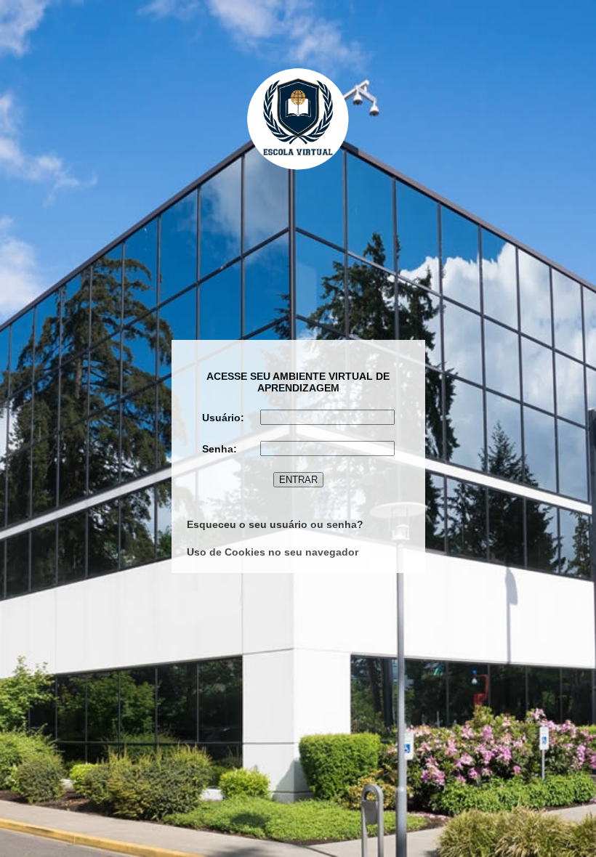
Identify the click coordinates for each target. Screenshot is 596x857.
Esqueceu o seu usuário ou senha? (275, 524)
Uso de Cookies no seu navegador (272, 552)
